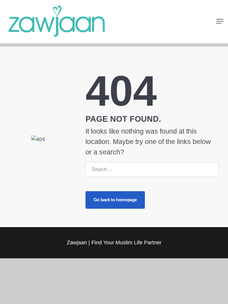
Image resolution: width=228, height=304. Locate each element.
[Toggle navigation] (220, 21)
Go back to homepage (115, 199)
